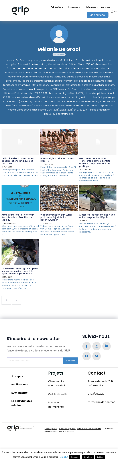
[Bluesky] (96, 356)
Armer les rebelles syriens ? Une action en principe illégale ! (97, 216)
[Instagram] (96, 346)
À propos (17, 376)
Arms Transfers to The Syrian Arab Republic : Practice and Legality (18, 217)
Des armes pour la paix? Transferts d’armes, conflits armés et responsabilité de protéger (94, 162)
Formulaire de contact (101, 402)
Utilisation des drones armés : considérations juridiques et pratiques (18, 161)
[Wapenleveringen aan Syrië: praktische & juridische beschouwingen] (59, 198)
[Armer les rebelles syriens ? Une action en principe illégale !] (97, 198)
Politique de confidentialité (89, 428)
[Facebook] (86, 346)
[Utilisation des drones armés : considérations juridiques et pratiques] (20, 142)
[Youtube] (86, 356)
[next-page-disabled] (16, 300)
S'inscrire (70, 360)
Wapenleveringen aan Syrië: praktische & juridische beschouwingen (56, 217)
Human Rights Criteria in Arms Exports (57, 160)
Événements (19, 392)
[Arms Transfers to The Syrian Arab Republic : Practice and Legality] (20, 198)
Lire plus (64, 457)
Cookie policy (51, 428)
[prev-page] (6, 300)
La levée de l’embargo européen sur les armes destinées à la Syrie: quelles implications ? (20, 271)
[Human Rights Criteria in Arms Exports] (59, 142)
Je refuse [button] (88, 457)
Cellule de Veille (57, 394)
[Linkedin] (106, 346)
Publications (19, 384)
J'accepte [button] (74, 457)
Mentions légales (67, 428)
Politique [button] (100, 457)
